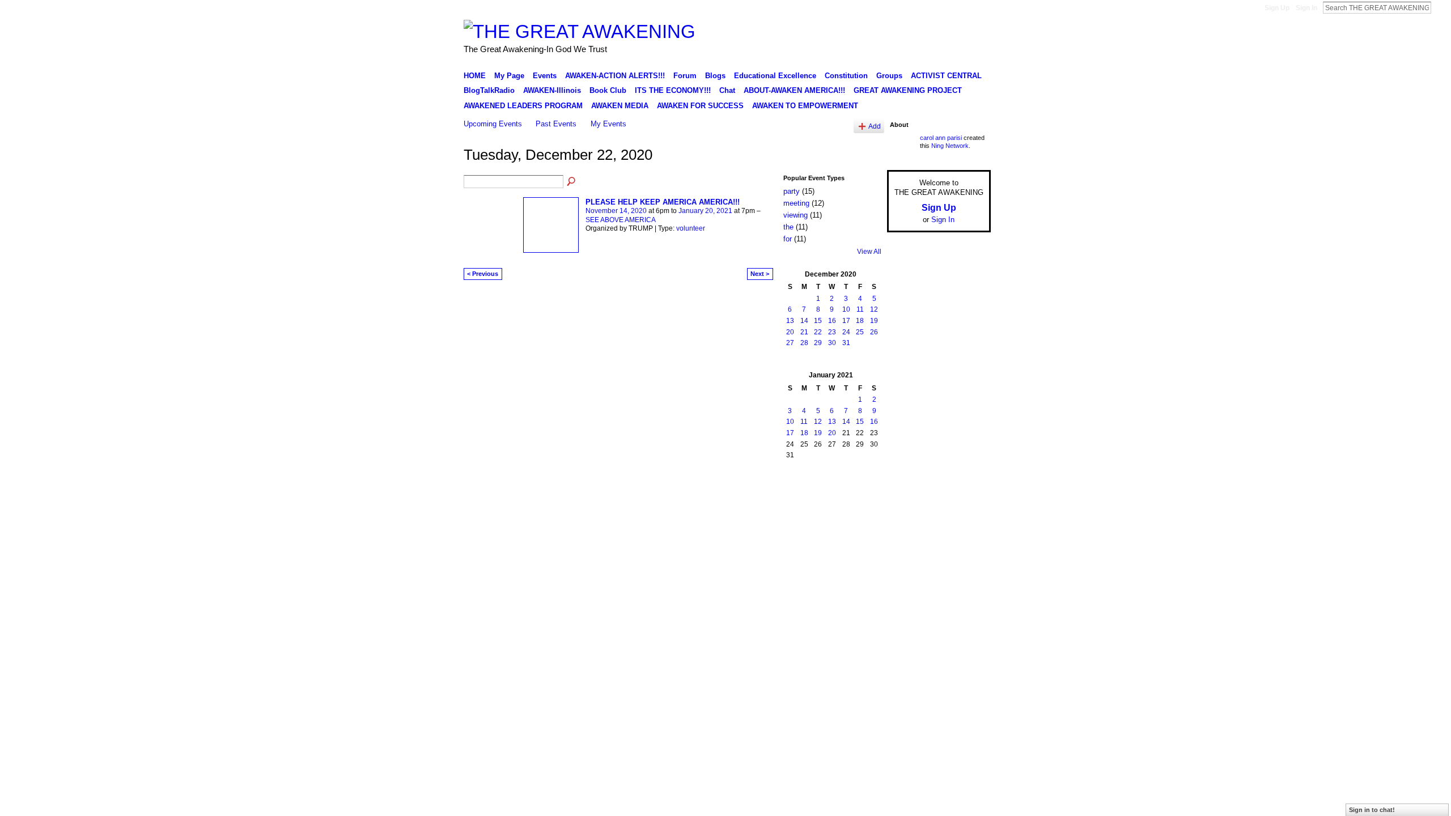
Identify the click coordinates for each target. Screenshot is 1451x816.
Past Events (556, 124)
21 (804, 332)
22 (818, 332)
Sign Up (1277, 8)
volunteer (690, 228)
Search (1440, 7)
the (788, 227)
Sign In (1306, 8)
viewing (795, 215)
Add (874, 126)
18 (860, 321)
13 (790, 321)
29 (818, 343)
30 (832, 343)
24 (846, 332)
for (787, 239)
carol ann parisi (941, 137)
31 (846, 343)
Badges (862, 483)
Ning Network (950, 145)
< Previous (482, 273)
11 (860, 309)
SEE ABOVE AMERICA (621, 220)
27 (790, 343)
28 (804, 343)
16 (832, 321)
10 (846, 309)
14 (804, 321)
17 (846, 321)
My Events (608, 124)
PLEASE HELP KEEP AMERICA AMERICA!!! (663, 202)
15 (818, 321)
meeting (796, 203)
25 (860, 332)
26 (874, 332)
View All (869, 252)
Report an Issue (907, 483)
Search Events (572, 182)
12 (874, 309)
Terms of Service (965, 483)
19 (874, 321)
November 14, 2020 (616, 211)
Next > (759, 273)
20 (790, 332)
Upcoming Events (493, 124)
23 (832, 332)
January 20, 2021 (705, 211)
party (791, 191)
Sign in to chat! (1372, 809)
